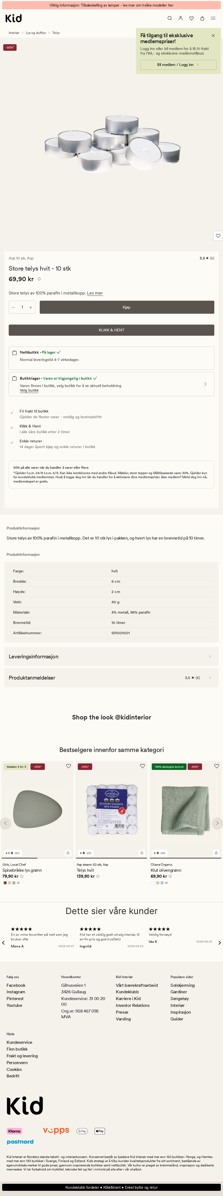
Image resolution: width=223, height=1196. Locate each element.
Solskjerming (183, 985)
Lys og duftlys (36, 33)
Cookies (14, 1069)
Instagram (16, 991)
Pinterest (15, 998)
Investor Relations (132, 1005)
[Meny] (213, 18)
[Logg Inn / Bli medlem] (180, 18)
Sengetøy (180, 998)
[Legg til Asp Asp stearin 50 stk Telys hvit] (142, 853)
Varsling (123, 1018)
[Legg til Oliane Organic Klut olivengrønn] (216, 853)
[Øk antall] (31, 307)
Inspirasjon (181, 1012)
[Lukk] (213, 35)
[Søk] (169, 18)
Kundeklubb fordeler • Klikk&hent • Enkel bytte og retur (112, 1187)
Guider (177, 1018)
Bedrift (13, 1075)
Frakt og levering (22, 1055)
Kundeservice (19, 1042)
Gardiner (179, 991)
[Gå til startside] (13, 18)
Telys (56, 33)
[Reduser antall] (13, 307)
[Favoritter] (191, 18)
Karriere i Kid (128, 998)
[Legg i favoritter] (218, 236)
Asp (30, 258)
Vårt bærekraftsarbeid (136, 985)
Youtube (14, 1005)
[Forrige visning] (5, 823)
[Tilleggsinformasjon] (38, 279)
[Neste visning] (217, 823)
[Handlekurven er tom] (202, 18)
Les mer (95, 293)
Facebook (16, 985)
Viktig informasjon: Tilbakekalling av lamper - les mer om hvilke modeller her (111, 5)
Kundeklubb (127, 991)
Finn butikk (17, 1049)
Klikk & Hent (112, 330)
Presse (122, 1012)
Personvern (17, 1062)
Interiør (14, 33)
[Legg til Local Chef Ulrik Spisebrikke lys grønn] (68, 853)
